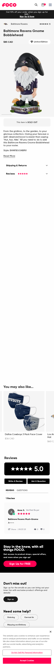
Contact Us (29, 617)
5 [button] (47, 114)
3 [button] (27, 114)
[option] (27, 14)
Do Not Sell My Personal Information (27, 653)
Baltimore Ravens (19, 24)
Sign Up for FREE (20, 564)
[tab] (15, 481)
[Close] (50, 632)
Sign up (10, 599)
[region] (27, 647)
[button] (13, 529)
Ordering (11, 617)
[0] (42, 4)
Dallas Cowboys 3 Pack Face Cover (23, 434)
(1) (50, 24)
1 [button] (6, 114)
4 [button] (37, 114)
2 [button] (16, 114)
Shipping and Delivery (16, 625)
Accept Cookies (27, 661)
